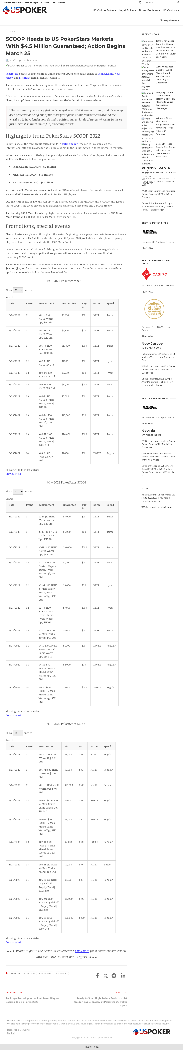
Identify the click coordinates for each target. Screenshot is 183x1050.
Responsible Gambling (18, 1030)
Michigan (24, 77)
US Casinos (59, 2)
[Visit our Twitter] (140, 3)
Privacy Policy (91, 1046)
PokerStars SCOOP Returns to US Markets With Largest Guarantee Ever (159, 181)
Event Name (46, 746)
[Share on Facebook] (97, 976)
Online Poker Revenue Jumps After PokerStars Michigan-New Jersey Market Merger (157, 206)
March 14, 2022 (29, 60)
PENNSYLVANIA (156, 168)
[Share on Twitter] (106, 976)
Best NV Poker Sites (155, 398)
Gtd (66, 746)
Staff (12, 60)
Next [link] (18, 473)
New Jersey (30, 973)
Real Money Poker (12, 2)
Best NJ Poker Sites (155, 223)
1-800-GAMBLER (149, 497)
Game (97, 303)
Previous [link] (11, 473)
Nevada (148, 431)
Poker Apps (31, 2)
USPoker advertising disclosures (157, 507)
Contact (11, 1033)
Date (11, 303)
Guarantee (69, 504)
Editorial (11, 31)
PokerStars (12, 73)
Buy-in (84, 305)
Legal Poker (126, 10)
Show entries (19, 290)
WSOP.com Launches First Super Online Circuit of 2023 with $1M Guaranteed (158, 194)
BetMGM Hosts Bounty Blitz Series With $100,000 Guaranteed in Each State (166, 150)
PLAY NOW (147, 248)
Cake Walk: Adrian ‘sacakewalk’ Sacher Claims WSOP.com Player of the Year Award (158, 456)
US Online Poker (103, 10)
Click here (82, 951)
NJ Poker (45, 2)
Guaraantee (69, 303)
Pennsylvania (105, 73)
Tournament (46, 303)
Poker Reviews (148, 10)
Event (29, 303)
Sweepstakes (168, 20)
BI (80, 746)
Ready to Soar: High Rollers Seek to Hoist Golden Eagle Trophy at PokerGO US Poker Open (100, 1002)
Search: (10, 297)
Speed (110, 303)
